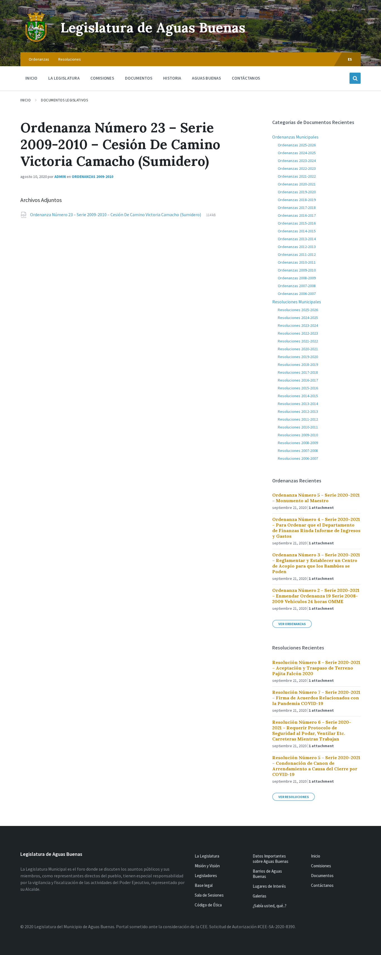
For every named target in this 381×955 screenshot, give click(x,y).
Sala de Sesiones (209, 895)
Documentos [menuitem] (138, 78)
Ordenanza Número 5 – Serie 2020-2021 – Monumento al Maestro (316, 497)
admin (60, 176)
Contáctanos (322, 885)
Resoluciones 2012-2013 (298, 411)
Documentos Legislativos (64, 100)
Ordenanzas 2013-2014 (297, 238)
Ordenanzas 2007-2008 (297, 285)
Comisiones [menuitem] (102, 78)
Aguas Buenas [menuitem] (206, 78)
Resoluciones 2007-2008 (298, 450)
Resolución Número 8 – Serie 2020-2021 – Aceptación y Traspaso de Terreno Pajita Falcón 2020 (316, 667)
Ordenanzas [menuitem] (39, 59)
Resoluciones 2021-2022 (298, 341)
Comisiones (321, 865)
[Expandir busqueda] (355, 78)
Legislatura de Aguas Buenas (153, 27)
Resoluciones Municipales (296, 301)
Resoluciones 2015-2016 (298, 387)
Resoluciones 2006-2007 (298, 458)
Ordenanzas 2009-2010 (92, 176)
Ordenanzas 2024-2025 (297, 152)
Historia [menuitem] (172, 78)
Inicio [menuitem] (31, 78)
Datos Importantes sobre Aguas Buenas (270, 858)
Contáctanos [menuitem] (246, 78)
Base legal (204, 885)
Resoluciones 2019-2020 (298, 356)
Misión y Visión (207, 865)
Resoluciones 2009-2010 (298, 434)
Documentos (322, 875)
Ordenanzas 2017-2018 (297, 207)
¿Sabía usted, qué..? (269, 905)
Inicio (25, 100)
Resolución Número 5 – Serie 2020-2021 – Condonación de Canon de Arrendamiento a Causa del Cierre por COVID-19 (316, 766)
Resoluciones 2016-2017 (298, 380)
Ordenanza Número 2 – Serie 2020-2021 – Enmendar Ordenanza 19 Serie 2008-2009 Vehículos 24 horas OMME (316, 595)
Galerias (259, 896)
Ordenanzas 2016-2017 (297, 215)
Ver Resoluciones (293, 797)
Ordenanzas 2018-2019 (297, 199)
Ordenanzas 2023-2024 (297, 160)
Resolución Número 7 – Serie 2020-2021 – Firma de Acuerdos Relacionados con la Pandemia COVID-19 (316, 697)
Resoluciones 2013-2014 (298, 403)
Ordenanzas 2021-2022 (297, 176)
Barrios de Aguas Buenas (267, 873)
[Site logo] (36, 41)
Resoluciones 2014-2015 (298, 395)
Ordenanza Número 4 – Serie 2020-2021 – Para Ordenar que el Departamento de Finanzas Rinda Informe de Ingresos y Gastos (316, 527)
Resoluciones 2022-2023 (298, 333)
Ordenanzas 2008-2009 (297, 277)
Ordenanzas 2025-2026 (297, 144)
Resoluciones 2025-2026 (298, 309)
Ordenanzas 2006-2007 (297, 293)
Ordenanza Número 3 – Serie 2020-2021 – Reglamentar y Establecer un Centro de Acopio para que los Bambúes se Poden (316, 563)
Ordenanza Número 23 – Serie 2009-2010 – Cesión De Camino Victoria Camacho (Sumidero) (116, 214)
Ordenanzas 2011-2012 (297, 254)
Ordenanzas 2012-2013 (297, 246)
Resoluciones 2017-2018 (298, 372)
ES (350, 59)
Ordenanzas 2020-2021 (297, 184)
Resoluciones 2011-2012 (298, 419)
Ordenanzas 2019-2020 (297, 191)
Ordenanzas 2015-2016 (297, 223)
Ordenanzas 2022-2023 (297, 168)
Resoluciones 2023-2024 (298, 325)
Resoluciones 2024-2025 (298, 317)
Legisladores (206, 875)
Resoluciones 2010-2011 (298, 427)
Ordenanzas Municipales (295, 137)
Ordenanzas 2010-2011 (297, 262)
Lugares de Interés (269, 886)
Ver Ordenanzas (292, 624)
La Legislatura (207, 856)
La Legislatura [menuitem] (63, 78)
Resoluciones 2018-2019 (298, 364)
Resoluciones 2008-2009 (298, 442)
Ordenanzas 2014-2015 (297, 231)
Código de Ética (208, 905)
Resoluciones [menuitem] (69, 59)
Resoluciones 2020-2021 (298, 348)
